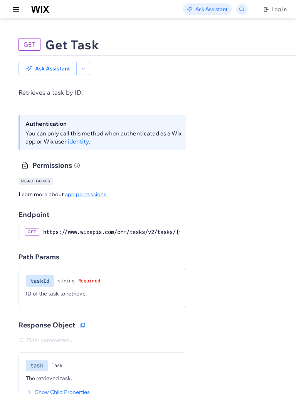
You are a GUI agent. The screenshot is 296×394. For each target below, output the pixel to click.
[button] (47, 68)
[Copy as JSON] (82, 325)
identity (78, 141)
